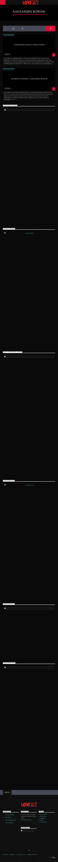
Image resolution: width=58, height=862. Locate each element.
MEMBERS (42, 818)
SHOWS (13, 854)
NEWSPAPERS (43, 822)
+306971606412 (8, 817)
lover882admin (7, 54)
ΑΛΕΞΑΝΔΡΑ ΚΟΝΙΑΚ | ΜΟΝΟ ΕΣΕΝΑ (29, 45)
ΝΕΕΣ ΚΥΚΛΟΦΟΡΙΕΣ (8, 35)
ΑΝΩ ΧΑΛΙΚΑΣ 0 (9, 822)
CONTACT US (21, 854)
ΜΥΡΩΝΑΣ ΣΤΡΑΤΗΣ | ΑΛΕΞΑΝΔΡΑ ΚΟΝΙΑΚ (29, 79)
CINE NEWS (43, 816)
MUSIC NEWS (43, 814)
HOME (6, 854)
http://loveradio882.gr (9, 814)
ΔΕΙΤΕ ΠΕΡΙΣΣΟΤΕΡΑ (26, 820)
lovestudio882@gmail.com (10, 820)
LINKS (41, 820)
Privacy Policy (32, 854)
